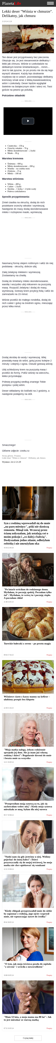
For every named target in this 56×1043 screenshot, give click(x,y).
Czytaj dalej (28, 1038)
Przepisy (49, 548)
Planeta (11, 3)
